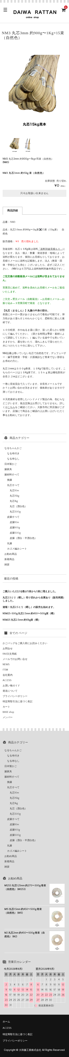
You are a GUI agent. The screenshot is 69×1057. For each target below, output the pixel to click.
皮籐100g (15, 527)
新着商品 (9, 559)
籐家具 (8, 469)
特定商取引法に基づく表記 (17, 701)
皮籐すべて (13, 517)
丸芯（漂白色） (18, 506)
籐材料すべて (11, 474)
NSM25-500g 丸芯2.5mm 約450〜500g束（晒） (29, 613)
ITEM (5, 669)
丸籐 (9, 543)
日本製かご (10, 464)
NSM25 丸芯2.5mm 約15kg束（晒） (22, 619)
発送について (10, 691)
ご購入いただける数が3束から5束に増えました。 (30, 591)
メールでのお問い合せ (15, 659)
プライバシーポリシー (15, 696)
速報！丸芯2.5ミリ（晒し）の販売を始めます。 (29, 607)
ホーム (6, 1021)
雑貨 (6, 564)
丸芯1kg (14, 501)
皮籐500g (15, 532)
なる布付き (13, 453)
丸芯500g (15, 511)
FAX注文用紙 (10, 654)
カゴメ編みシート (17, 548)
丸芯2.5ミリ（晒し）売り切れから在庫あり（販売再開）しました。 (34, 599)
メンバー (8, 717)
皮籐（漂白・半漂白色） (23, 538)
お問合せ (8, 648)
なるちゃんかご (13, 448)
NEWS (6, 664)
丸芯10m (14, 490)
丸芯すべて (13, 485)
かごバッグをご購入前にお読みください (25, 643)
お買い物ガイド (11, 685)
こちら (11, 407)
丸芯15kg (14, 495)
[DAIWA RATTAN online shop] (34, 17)
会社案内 (8, 675)
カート (6, 706)
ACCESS (7, 680)
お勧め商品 (10, 554)
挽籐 (9, 480)
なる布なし (13, 458)
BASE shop (8, 712)
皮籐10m (14, 522)
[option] (34, 88)
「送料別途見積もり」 (50, 248)
